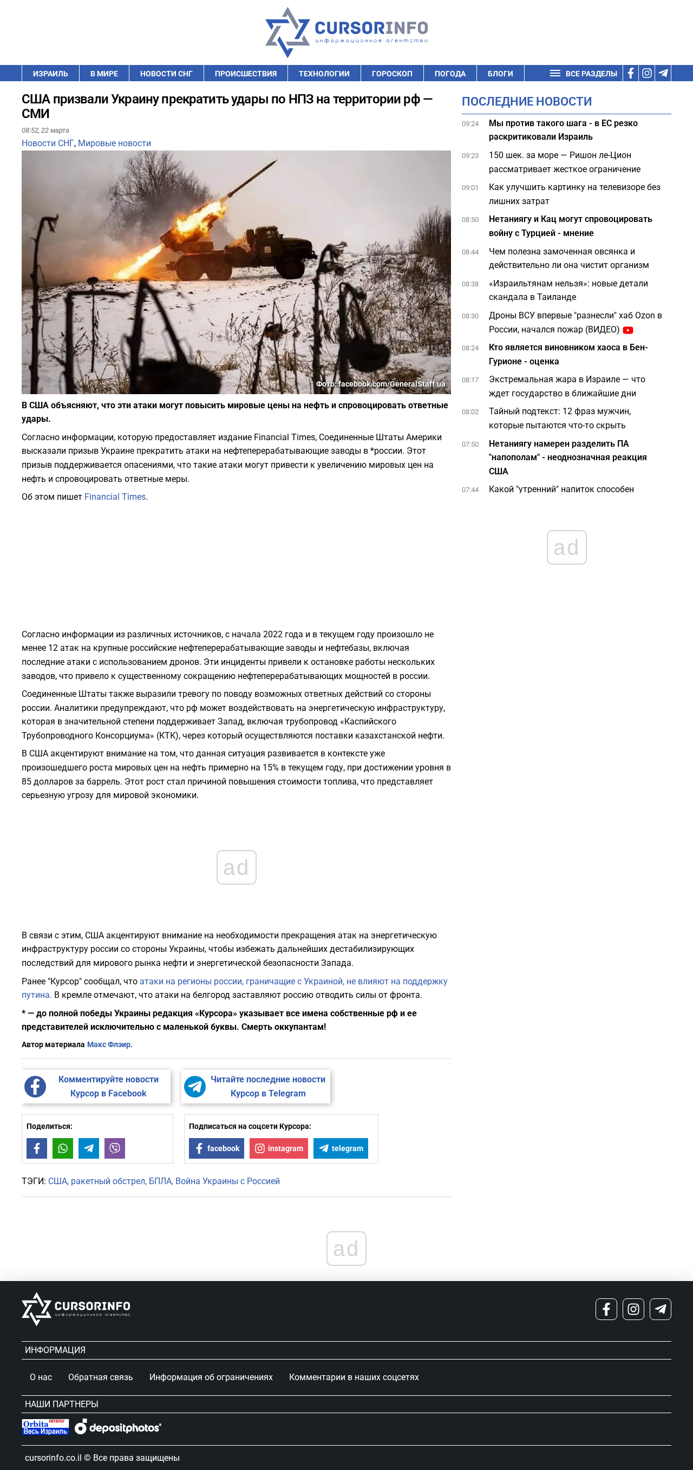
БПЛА (160, 1181)
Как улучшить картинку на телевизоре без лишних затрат (575, 194)
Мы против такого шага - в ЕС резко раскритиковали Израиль (563, 130)
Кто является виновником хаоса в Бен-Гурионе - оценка (568, 355)
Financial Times (115, 497)
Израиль (50, 73)
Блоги (500, 73)
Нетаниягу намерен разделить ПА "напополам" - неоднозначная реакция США (568, 457)
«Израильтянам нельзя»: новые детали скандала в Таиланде (568, 290)
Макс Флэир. (110, 1044)
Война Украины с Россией (227, 1181)
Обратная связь (100, 1377)
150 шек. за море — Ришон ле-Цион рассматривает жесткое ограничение (564, 162)
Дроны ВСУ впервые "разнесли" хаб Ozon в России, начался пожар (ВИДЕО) (575, 322)
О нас (41, 1377)
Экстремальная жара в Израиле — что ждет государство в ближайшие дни (567, 387)
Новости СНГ (166, 73)
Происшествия (246, 73)
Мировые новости (114, 143)
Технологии (324, 73)
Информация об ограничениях (211, 1377)
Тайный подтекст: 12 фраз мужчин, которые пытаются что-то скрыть (560, 419)
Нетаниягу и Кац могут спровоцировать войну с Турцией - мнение (570, 226)
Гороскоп (392, 73)
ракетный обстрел (108, 1181)
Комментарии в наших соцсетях (354, 1377)
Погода (450, 73)
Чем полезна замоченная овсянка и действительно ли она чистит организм (569, 258)
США (57, 1181)
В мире (104, 73)
